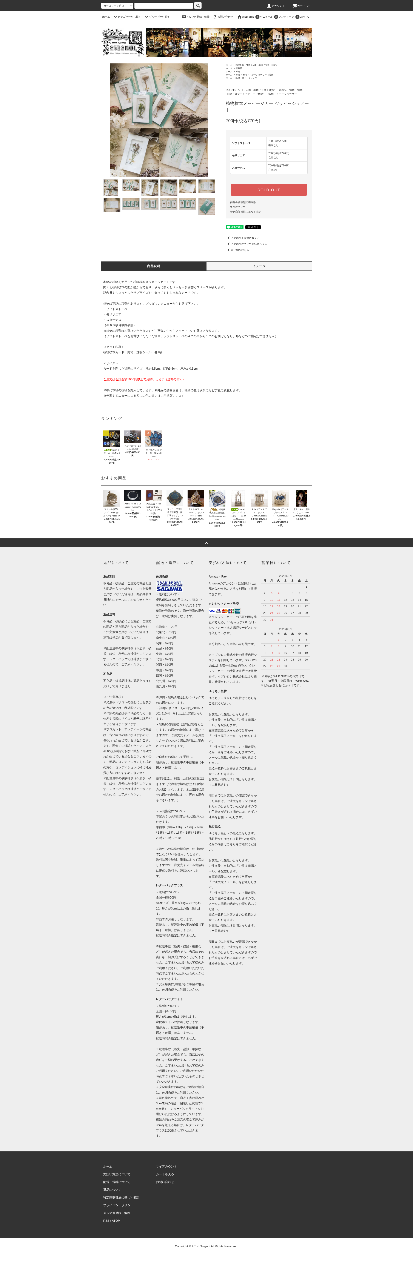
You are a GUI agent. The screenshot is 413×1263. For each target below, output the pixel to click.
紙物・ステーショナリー (247, 78)
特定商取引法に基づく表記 (245, 211)
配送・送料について (116, 1182)
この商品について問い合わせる (249, 244)
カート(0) (303, 5)
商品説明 (153, 266)
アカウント (278, 5)
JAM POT (305, 16)
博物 (238, 71)
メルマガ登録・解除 (198, 16)
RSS (106, 1220)
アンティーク (286, 16)
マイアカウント (166, 1166)
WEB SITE (248, 16)
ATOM (116, 1220)
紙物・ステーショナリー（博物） (259, 75)
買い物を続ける (240, 250)
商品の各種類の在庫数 (243, 202)
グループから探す (159, 16)
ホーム (106, 16)
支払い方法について (116, 1174)
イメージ (259, 266)
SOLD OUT (268, 189)
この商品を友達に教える (245, 238)
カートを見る (165, 1174)
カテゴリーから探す (129, 16)
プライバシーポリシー (118, 1205)
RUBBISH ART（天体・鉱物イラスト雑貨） (257, 65)
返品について (238, 207)
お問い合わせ (225, 16)
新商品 (239, 68)
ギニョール (266, 16)
